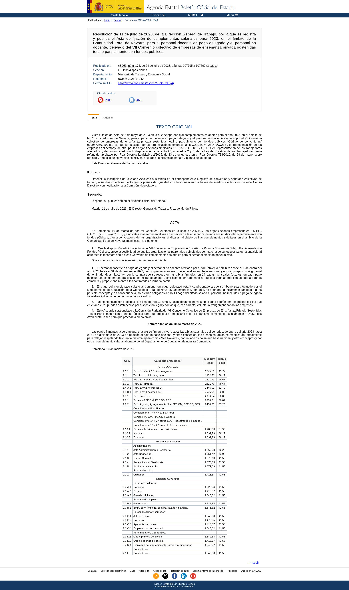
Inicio (107, 20)
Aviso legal (144, 571)
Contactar (92, 571)
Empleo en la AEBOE (250, 571)
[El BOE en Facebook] (174, 578)
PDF (108, 100)
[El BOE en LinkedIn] (184, 578)
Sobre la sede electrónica (113, 571)
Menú (230, 15)
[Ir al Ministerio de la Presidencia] (115, 6)
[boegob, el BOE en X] (165, 578)
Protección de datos (179, 571)
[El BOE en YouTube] (193, 578)
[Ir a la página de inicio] (190, 7)
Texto (93, 117)
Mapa (132, 571)
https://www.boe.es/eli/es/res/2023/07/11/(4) (146, 83)
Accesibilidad (159, 571)
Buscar (117, 20)
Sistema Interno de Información (208, 571)
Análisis (108, 117)
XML (139, 100)
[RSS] (156, 578)
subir (255, 562)
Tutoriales (232, 571)
